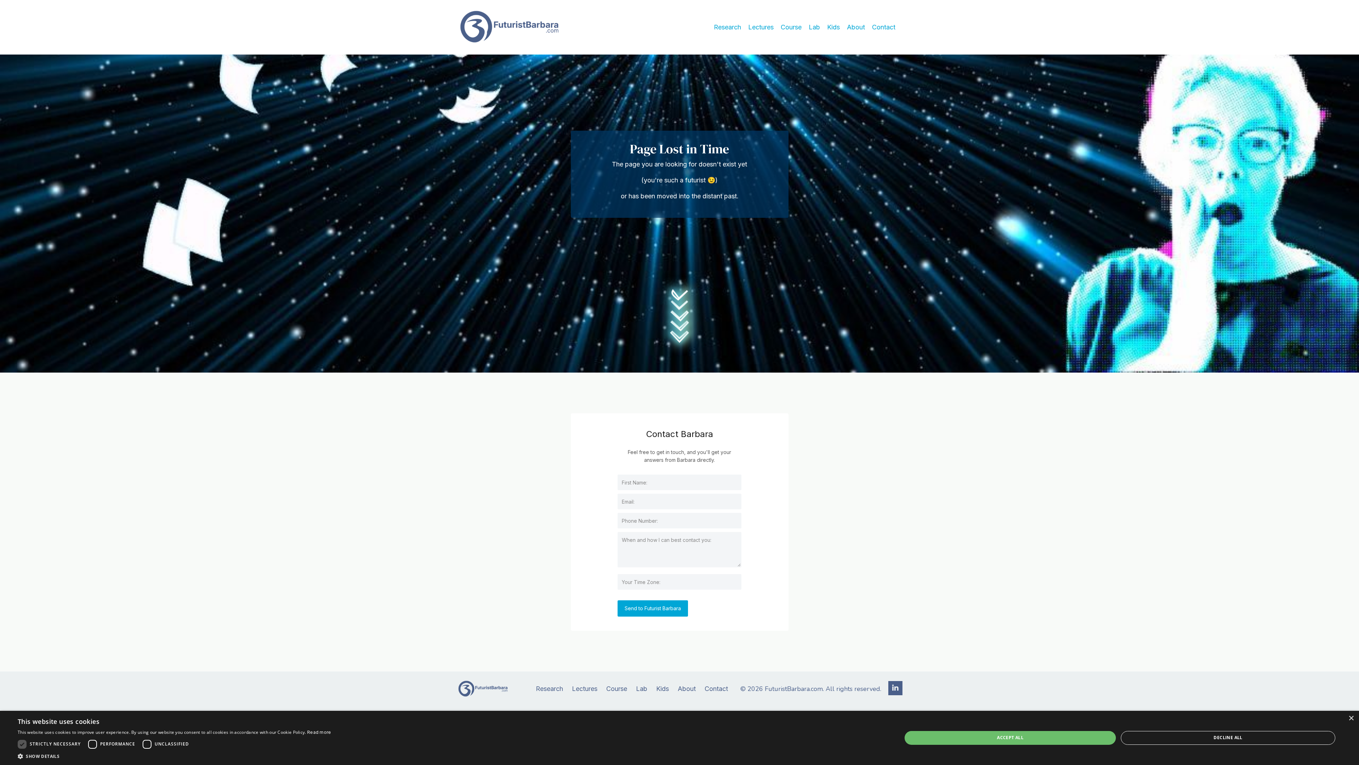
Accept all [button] (1010, 738)
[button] (174, 756)
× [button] (1351, 718)
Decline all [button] (1228, 738)
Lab (814, 27)
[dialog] (679, 738)
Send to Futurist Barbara (653, 608)
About (856, 27)
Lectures (761, 27)
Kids (833, 27)
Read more (319, 732)
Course (791, 27)
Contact (883, 27)
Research (727, 27)
